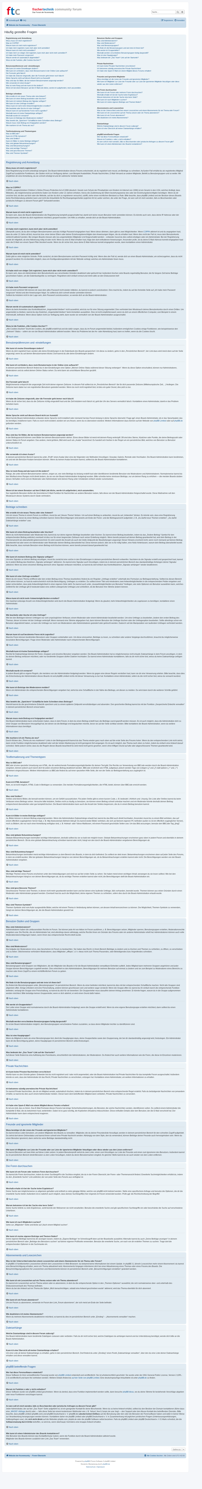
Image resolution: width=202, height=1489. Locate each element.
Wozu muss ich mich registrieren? (19, 41)
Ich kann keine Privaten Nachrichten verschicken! (116, 66)
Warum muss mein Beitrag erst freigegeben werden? (26, 123)
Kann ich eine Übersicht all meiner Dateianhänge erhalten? (119, 128)
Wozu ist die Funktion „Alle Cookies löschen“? (23, 60)
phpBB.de (178, 421)
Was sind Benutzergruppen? (108, 45)
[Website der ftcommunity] (18, 10)
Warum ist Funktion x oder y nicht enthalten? (114, 139)
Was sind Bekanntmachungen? (18, 146)
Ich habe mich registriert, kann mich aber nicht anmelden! (28, 48)
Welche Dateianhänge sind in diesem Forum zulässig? (117, 126)
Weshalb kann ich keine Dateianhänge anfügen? (24, 113)
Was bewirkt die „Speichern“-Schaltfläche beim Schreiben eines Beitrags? (34, 120)
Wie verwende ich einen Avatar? (18, 83)
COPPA (146, 232)
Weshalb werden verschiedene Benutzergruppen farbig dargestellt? (123, 53)
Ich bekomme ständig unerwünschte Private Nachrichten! (119, 68)
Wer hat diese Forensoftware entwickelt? (112, 137)
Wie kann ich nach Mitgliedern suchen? (112, 100)
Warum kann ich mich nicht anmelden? (21, 50)
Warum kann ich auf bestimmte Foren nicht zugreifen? (26, 111)
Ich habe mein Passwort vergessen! (20, 55)
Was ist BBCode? (12, 134)
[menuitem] (23, 20)
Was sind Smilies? (13, 138)
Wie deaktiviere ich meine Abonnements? (112, 118)
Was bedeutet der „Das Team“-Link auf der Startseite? (118, 58)
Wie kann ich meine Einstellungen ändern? (22, 68)
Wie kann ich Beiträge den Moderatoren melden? (24, 118)
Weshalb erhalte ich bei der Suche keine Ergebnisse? (117, 95)
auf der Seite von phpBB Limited (85, 1378)
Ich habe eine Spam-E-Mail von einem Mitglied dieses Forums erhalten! (124, 71)
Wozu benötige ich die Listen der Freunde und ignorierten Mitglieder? (123, 79)
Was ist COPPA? (12, 43)
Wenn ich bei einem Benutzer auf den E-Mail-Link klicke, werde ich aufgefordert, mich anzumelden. (43, 88)
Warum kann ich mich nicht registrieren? (21, 45)
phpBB (86, 1461)
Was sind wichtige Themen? (16, 148)
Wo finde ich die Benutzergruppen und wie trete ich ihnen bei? (120, 48)
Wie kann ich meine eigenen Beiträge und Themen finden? (119, 102)
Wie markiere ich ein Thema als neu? (20, 125)
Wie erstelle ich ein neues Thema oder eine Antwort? (26, 96)
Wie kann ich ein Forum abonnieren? (111, 115)
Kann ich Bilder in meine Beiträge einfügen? (22, 141)
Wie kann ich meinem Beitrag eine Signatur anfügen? (26, 101)
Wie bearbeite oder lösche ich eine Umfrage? (23, 108)
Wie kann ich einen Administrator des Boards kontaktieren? (119, 144)
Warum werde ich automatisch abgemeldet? (22, 58)
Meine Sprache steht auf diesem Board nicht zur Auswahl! (28, 78)
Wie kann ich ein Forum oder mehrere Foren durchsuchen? (120, 92)
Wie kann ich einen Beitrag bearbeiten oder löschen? (26, 99)
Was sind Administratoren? (107, 41)
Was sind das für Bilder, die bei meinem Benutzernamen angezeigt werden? (34, 81)
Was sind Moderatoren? (106, 43)
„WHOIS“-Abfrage (17, 1411)
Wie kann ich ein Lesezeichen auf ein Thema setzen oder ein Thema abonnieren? (128, 113)
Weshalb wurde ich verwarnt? (17, 116)
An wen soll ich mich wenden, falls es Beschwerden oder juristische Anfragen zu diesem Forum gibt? (135, 142)
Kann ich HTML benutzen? (16, 136)
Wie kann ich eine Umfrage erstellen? (20, 103)
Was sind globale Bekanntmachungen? (21, 143)
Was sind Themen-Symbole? (17, 153)
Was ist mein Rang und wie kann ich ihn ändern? (24, 85)
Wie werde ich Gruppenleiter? (108, 50)
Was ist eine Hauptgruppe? (107, 55)
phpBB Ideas (128, 1392)
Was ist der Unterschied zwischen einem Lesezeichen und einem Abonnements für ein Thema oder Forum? (138, 110)
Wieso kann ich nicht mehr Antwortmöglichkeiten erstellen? (28, 106)
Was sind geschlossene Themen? (19, 151)
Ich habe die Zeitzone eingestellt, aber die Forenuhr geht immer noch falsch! (35, 76)
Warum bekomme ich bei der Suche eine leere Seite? (117, 97)
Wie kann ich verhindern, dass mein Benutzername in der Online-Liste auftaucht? (37, 71)
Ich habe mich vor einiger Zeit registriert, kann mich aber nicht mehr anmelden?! (36, 53)
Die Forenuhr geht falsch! (15, 73)
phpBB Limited (160, 421)
